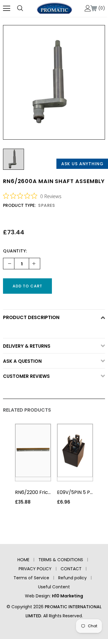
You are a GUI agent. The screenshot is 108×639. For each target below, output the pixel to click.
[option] (54, 82)
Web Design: (54, 596)
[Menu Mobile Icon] (6, 8)
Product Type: (19, 205)
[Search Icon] (20, 8)
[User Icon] (88, 8)
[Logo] (54, 8)
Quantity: (15, 251)
